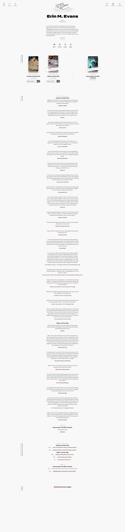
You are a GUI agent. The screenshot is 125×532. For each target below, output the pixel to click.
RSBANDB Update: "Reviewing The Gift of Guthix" (64, 471)
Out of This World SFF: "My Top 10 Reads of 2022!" (64, 447)
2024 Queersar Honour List (64, 459)
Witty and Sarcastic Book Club (62, 226)
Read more (62, 37)
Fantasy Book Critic (62, 192)
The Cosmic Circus (62, 234)
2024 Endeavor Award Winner (65, 457)
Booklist (62, 117)
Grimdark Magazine (62, 136)
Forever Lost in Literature (62, 182)
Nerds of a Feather (62, 217)
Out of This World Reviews (62, 382)
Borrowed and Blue (62, 419)
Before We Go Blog (62, 393)
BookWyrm (62, 431)
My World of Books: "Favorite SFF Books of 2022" (64, 450)
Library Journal (62, 127)
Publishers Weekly (62, 105)
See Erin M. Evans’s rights (62, 487)
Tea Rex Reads (62, 248)
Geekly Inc (62, 170)
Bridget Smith (62, 21)
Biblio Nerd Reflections (62, 158)
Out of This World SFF (62, 146)
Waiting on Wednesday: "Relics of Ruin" (65, 454)
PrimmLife (62, 207)
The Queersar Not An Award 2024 (62, 360)
